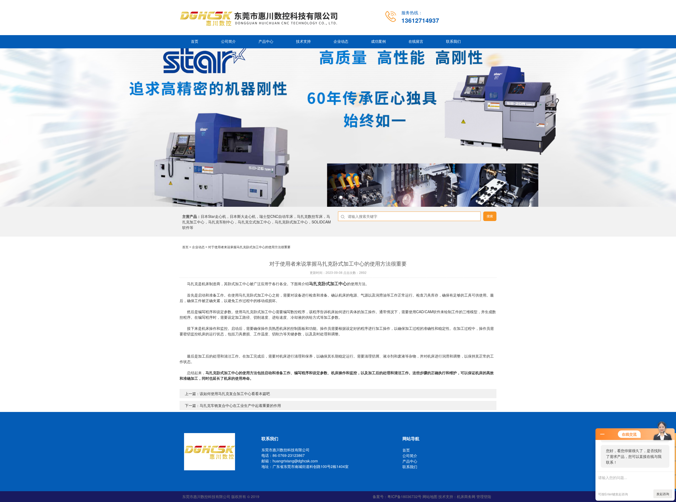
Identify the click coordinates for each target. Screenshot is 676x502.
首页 (194, 42)
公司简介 (228, 42)
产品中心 (266, 42)
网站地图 (429, 496)
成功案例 (378, 42)
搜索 (490, 216)
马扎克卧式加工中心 (328, 283)
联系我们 (453, 42)
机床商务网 (466, 496)
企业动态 (341, 42)
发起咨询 (662, 493)
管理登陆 (483, 496)
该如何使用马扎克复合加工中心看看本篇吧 (235, 393)
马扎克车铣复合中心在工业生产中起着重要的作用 (240, 405)
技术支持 (303, 42)
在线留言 (416, 42)
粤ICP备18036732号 (404, 496)
